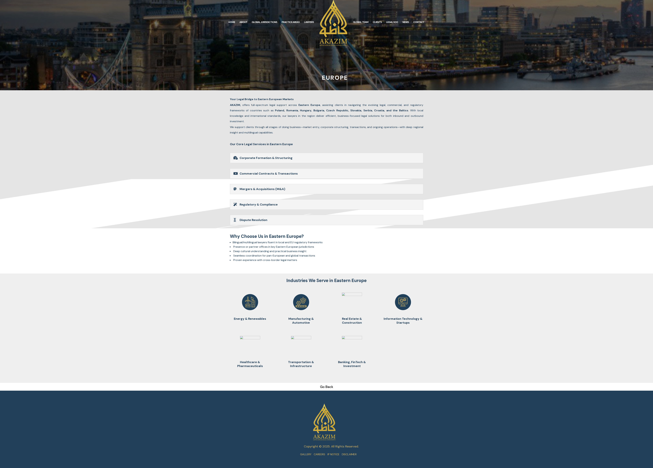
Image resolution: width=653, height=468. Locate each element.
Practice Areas (291, 22)
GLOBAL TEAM (360, 22)
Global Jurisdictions (264, 22)
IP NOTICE (333, 454)
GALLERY (305, 454)
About (243, 22)
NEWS (406, 22)
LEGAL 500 (392, 22)
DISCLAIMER (349, 454)
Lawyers (309, 22)
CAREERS (319, 454)
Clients (377, 22)
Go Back (326, 387)
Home (231, 22)
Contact (418, 22)
